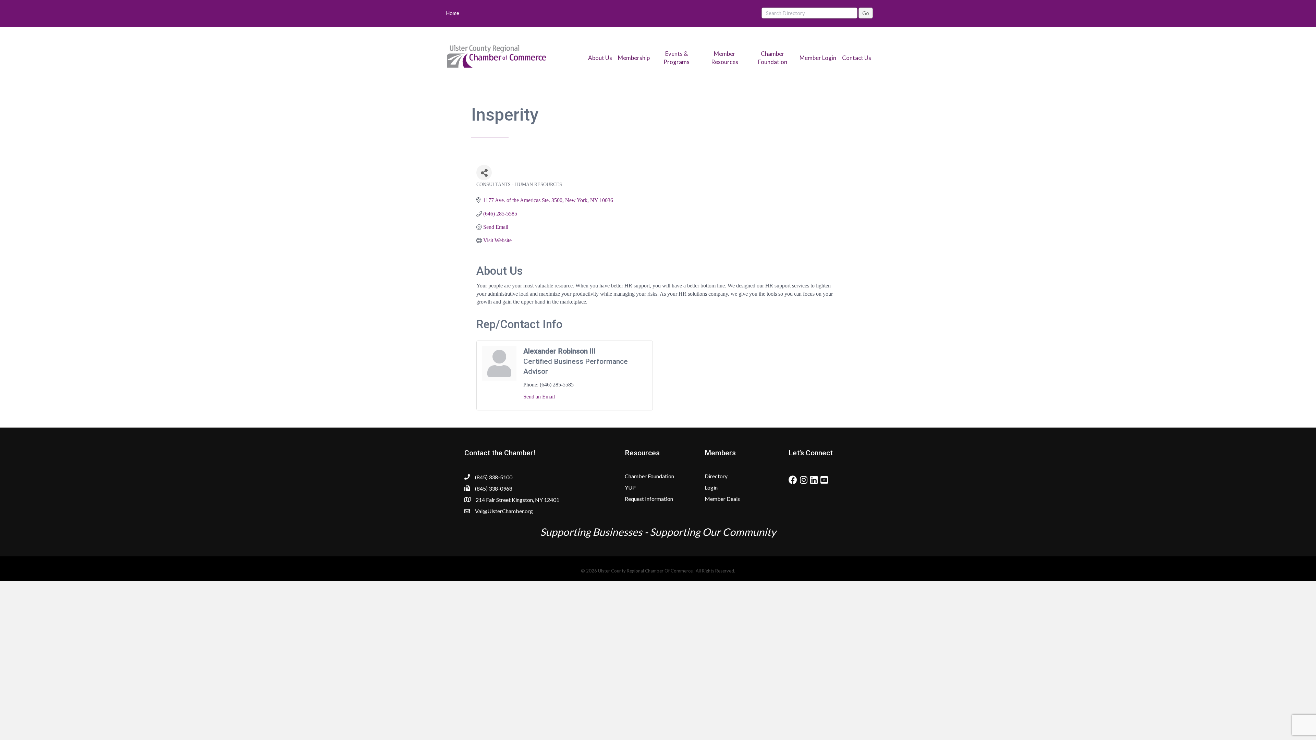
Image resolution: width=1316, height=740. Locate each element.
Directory (716, 476)
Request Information (649, 498)
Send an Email (539, 396)
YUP (630, 487)
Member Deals (722, 498)
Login (711, 487)
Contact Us (856, 57)
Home (452, 13)
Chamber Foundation (649, 476)
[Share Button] (484, 172)
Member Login (818, 57)
